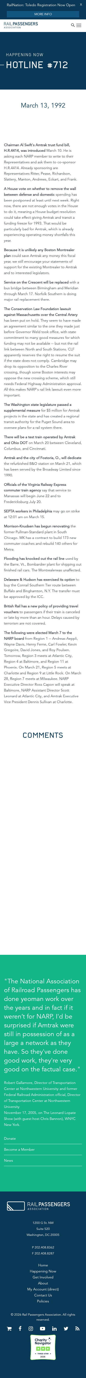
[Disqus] (43, 789)
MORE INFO (43, 14)
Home (43, 1265)
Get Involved (43, 1277)
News (8, 1160)
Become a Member (19, 1149)
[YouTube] (43, 1329)
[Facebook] (21, 1329)
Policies (43, 1301)
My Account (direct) (43, 1289)
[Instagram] (31, 1329)
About (43, 1283)
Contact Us (43, 1295)
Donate (10, 1138)
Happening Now (43, 1271)
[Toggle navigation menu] (78, 26)
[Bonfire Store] (10, 1329)
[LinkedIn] (55, 1329)
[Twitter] (67, 1329)
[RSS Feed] (77, 1329)
